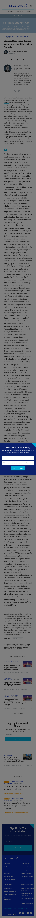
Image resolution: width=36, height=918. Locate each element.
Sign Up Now (18, 468)
